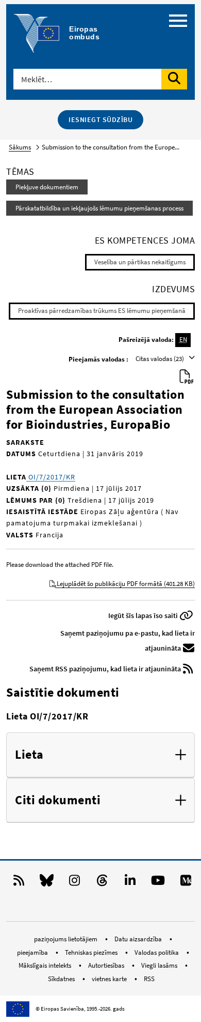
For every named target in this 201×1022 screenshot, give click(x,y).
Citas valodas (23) (161, 358)
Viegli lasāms (160, 965)
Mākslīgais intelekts (46, 965)
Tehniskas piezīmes (92, 952)
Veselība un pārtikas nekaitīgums (140, 262)
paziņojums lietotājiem (66, 939)
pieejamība (33, 952)
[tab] (100, 755)
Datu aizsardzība (138, 939)
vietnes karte (110, 978)
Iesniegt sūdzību (100, 119)
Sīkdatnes (62, 978)
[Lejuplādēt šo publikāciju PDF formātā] (186, 377)
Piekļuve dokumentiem (46, 187)
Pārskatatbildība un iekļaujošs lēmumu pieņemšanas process (99, 208)
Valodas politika (157, 952)
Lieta (29, 754)
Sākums (20, 147)
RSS (149, 978)
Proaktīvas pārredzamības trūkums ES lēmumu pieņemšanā (102, 310)
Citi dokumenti (57, 800)
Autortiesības (107, 965)
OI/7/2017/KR (50, 477)
